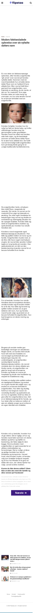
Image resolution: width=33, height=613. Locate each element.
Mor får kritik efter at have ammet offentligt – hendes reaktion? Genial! (20, 569)
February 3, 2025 (15, 581)
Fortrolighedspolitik (16, 596)
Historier (8, 36)
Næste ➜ (21, 492)
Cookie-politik (21, 594)
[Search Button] (31, 2)
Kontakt (14, 594)
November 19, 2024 (16, 563)
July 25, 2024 (14, 573)
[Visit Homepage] (16, 3)
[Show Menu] (2, 2)
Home (2, 36)
